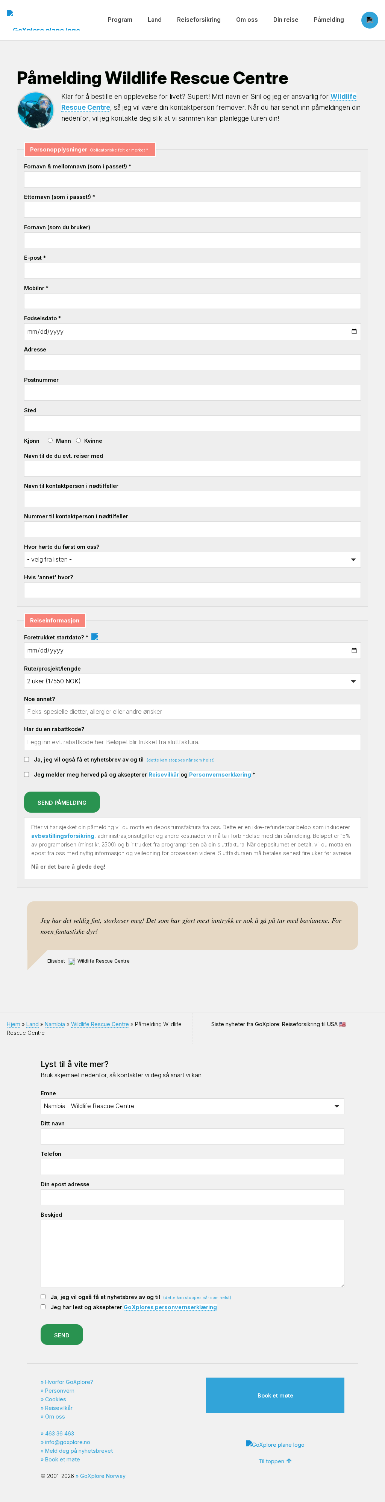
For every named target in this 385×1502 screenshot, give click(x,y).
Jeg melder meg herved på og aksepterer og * (144, 774)
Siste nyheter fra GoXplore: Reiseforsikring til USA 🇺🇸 (278, 1024)
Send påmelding (62, 802)
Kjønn (31, 441)
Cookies (55, 1399)
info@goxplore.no (67, 1442)
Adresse (35, 349)
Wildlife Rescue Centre (100, 1024)
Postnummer (41, 380)
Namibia (55, 1024)
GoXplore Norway (103, 1476)
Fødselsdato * (42, 318)
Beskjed (51, 1214)
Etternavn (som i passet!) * (59, 197)
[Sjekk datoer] (94, 637)
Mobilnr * (36, 288)
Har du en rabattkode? (54, 729)
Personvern (59, 1390)
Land (155, 19)
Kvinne (93, 441)
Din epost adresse (65, 1184)
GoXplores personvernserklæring (170, 1307)
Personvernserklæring (220, 774)
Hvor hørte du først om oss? (62, 547)
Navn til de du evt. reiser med (63, 456)
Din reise (286, 19)
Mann (63, 441)
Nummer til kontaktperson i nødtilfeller (76, 516)
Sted (30, 410)
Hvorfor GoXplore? (69, 1382)
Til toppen (271, 1461)
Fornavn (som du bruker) (57, 227)
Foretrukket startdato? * (57, 637)
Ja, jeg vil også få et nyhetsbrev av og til (124, 759)
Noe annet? (39, 699)
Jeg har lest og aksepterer (133, 1307)
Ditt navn (53, 1123)
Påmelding (329, 19)
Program (120, 19)
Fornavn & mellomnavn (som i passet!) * (77, 166)
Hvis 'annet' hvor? (48, 577)
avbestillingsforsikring (62, 836)
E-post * (35, 257)
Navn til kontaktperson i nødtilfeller (71, 486)
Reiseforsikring (199, 19)
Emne (48, 1093)
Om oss (247, 19)
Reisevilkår (164, 774)
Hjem (13, 1024)
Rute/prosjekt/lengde (52, 668)
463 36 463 (59, 1433)
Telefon (51, 1154)
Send (62, 1335)
